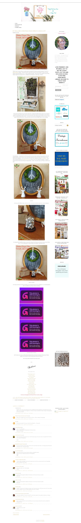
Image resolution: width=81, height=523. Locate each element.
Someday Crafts (31, 385)
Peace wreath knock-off (35, 398)
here (42, 158)
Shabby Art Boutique (31, 393)
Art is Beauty (31, 377)
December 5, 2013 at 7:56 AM (23, 496)
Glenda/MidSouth (18, 427)
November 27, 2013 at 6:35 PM (24, 448)
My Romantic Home (31, 391)
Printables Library (18, 27)
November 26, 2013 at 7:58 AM (24, 418)
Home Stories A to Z (31, 373)
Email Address (58, 86)
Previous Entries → (46, 514)
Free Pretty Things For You (31, 384)
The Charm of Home (31, 390)
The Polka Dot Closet (18, 435)
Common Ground (31, 387)
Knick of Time (31, 382)
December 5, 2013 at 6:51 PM (23, 510)
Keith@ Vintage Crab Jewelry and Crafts (21, 415)
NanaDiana (17, 486)
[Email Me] (64, 33)
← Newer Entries (16, 514)
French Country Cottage (31, 389)
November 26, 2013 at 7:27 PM (24, 441)
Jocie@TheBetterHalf (18, 499)
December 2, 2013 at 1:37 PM (23, 463)
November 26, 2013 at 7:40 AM (24, 413)
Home (16, 23)
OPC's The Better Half (31, 392)
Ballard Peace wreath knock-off (38, 397)
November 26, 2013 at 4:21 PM (24, 432)
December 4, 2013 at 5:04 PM (23, 477)
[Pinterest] (61, 33)
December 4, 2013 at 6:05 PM (23, 490)
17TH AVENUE (42, 521)
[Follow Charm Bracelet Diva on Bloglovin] (59, 100)
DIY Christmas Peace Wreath (24, 398)
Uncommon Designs (31, 376)
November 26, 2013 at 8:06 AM (24, 424)
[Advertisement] (61, 296)
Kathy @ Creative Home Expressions (21, 493)
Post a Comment (16, 512)
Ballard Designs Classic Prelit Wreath (23, 397)
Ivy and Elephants (31, 386)
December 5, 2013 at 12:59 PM (24, 503)
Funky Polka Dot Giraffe (31, 378)
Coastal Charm (31, 383)
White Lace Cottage (31, 379)
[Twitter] (60, 33)
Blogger (42, 520)
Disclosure (17, 26)
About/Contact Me (18, 24)
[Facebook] (58, 33)
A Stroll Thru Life (31, 375)
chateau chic (17, 473)
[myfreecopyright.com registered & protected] (61, 412)
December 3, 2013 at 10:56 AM (24, 470)
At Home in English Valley (19, 459)
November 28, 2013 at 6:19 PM (24, 457)
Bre (16, 421)
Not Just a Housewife (31, 380)
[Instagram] (63, 33)
